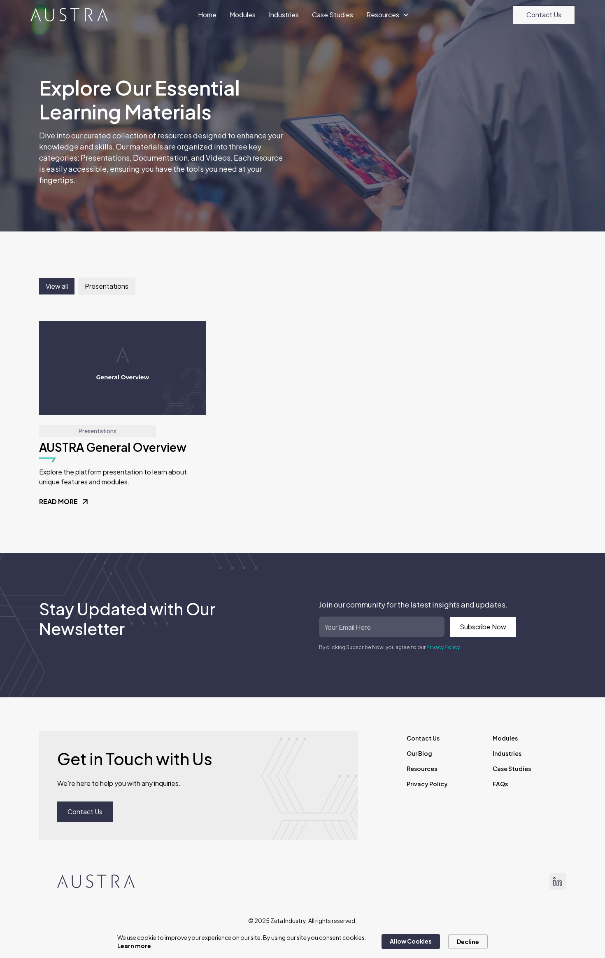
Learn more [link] (134, 945)
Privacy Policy (443, 647)
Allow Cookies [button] (411, 941)
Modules (243, 14)
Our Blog (419, 753)
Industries (284, 14)
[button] (388, 15)
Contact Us (543, 14)
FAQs (500, 783)
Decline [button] (468, 941)
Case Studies (332, 14)
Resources (422, 768)
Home (207, 14)
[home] (69, 14)
